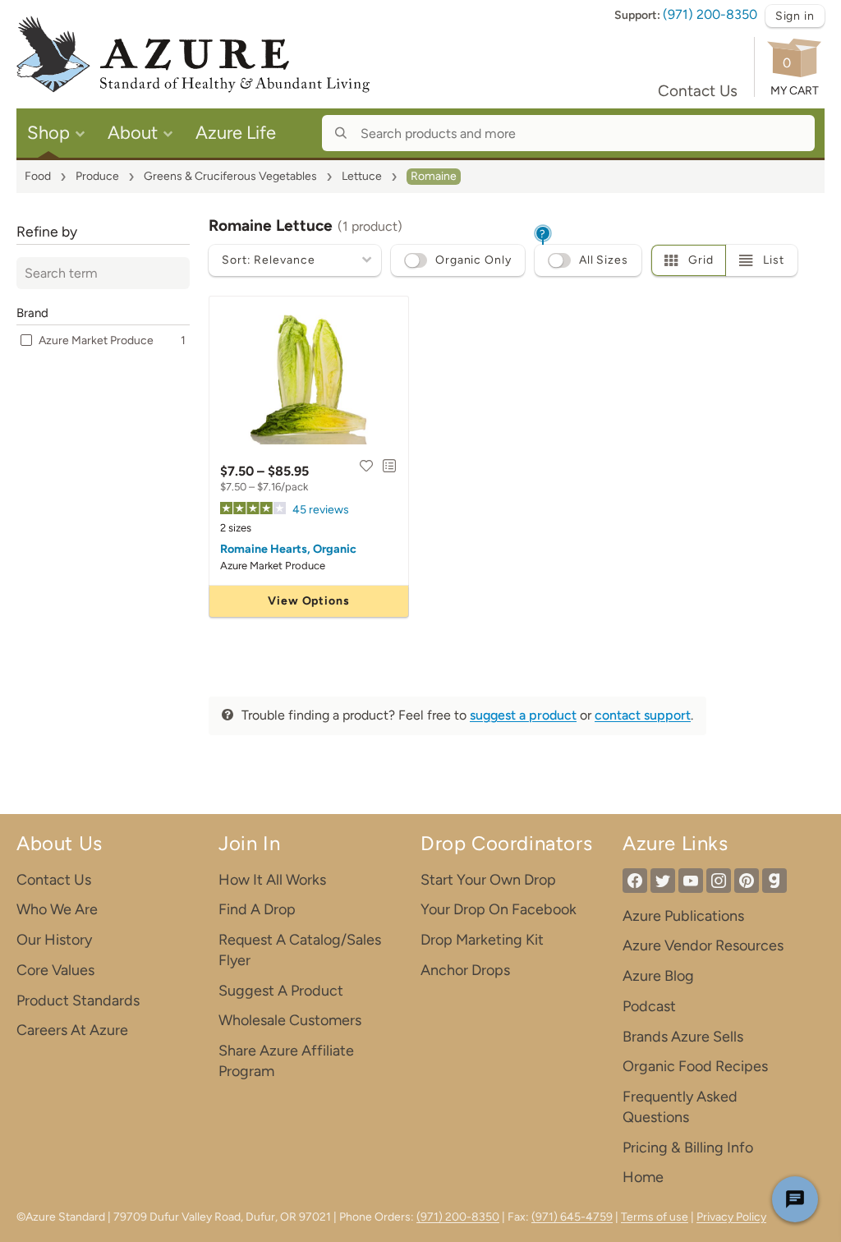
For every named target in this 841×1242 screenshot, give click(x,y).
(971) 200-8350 (710, 14)
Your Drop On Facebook (498, 909)
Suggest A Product (280, 991)
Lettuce (362, 176)
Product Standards (78, 1000)
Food (38, 176)
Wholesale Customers (289, 1020)
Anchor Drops (465, 970)
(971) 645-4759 (572, 1217)
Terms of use (654, 1217)
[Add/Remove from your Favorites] (366, 466)
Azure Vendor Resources (703, 945)
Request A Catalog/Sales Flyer (299, 950)
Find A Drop (257, 909)
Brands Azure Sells (683, 1037)
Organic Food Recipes (695, 1066)
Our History (54, 940)
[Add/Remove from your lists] (389, 466)
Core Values (55, 970)
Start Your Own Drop (488, 880)
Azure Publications (683, 916)
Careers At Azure (72, 1030)
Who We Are (57, 909)
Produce (97, 176)
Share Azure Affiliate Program (286, 1061)
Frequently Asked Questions (680, 1107)
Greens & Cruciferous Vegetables (230, 176)
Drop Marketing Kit (482, 940)
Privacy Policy (731, 1217)
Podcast (649, 1006)
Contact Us (698, 90)
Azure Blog (658, 976)
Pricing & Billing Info (688, 1147)
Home (643, 1177)
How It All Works (272, 880)
